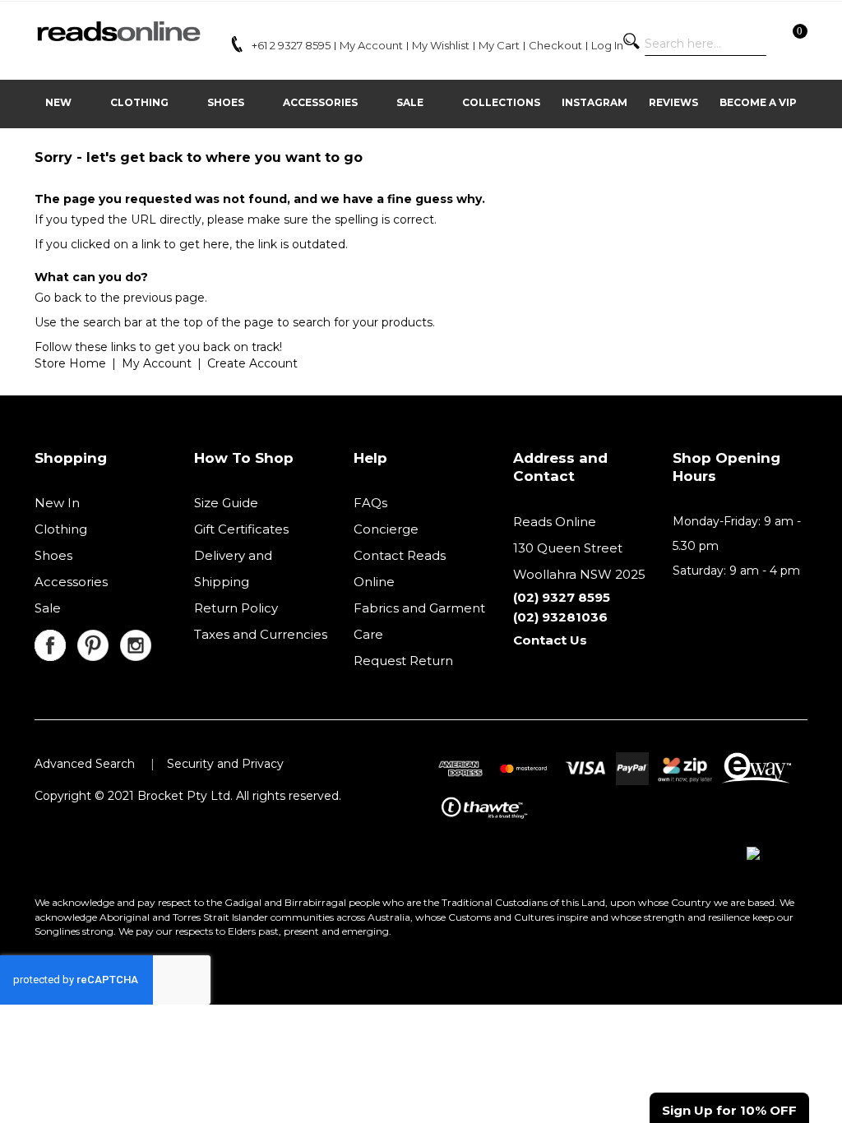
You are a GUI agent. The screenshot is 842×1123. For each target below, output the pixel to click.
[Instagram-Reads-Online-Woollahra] (140, 639)
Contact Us (550, 640)
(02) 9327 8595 (561, 597)
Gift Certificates (241, 529)
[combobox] (705, 43)
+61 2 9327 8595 (291, 45)
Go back (58, 297)
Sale (48, 608)
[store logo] (118, 31)
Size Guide (226, 503)
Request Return (403, 660)
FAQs (370, 503)
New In (57, 503)
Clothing (61, 529)
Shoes (53, 555)
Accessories (71, 581)
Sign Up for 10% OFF (729, 1110)
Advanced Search (85, 763)
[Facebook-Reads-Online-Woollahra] (56, 639)
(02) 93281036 (560, 617)
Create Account (252, 363)
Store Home (70, 363)
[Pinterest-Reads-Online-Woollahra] (98, 639)
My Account (157, 363)
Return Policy (236, 608)
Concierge (386, 529)
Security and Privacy (225, 763)
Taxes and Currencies (260, 634)
